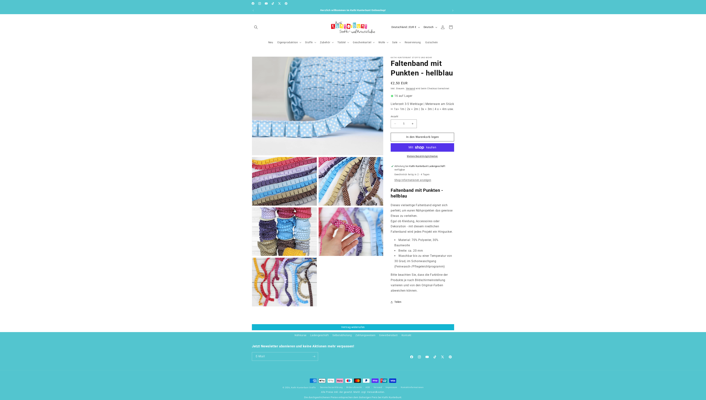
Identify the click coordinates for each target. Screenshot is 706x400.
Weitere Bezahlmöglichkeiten (422, 156)
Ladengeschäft (319, 335)
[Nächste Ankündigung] (453, 10)
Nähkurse (300, 335)
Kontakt (406, 335)
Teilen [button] (398, 301)
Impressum (391, 387)
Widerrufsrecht (354, 387)
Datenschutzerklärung (331, 387)
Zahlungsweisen (365, 335)
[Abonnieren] (314, 356)
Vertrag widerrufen (353, 327)
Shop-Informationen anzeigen (412, 180)
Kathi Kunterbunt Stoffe (303, 387)
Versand (410, 88)
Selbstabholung (342, 335)
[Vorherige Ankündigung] (253, 10)
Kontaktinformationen (412, 387)
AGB (368, 387)
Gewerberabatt (388, 335)
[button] (256, 27)
